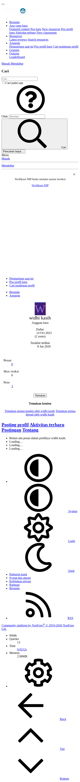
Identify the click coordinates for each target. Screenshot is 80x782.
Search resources (38, 39)
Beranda (14, 22)
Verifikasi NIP (40, 185)
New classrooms (47, 32)
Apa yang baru (18, 25)
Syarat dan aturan (20, 577)
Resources (15, 36)
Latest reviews (18, 39)
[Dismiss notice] (73, 175)
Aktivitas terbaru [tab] (47, 424)
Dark (71, 570)
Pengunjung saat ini (21, 46)
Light (71, 541)
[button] (31, 112)
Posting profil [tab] (15, 424)
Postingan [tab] (11, 429)
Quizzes (14, 53)
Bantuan (14, 584)
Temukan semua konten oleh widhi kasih (30, 411)
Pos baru (35, 29)
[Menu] (3, 4)
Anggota (14, 43)
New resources (51, 29)
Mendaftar (8, 165)
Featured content (19, 29)
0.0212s (22, 649)
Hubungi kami (18, 574)
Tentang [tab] (30, 429)
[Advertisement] (40, 234)
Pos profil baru (43, 46)
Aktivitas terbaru (25, 32)
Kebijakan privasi (20, 581)
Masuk (6, 158)
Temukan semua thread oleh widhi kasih (51, 412)
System (72, 511)
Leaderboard (17, 57)
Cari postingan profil (65, 46)
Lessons (14, 50)
